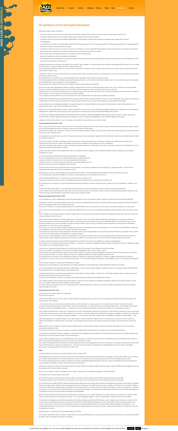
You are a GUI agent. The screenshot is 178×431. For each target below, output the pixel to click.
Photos (98, 8)
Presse (107, 8)
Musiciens (90, 8)
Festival (80, 8)
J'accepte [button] (130, 428)
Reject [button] (138, 428)
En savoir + (145, 428)
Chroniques (121, 8)
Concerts (71, 8)
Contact (131, 8)
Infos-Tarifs (60, 8)
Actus (113, 8)
